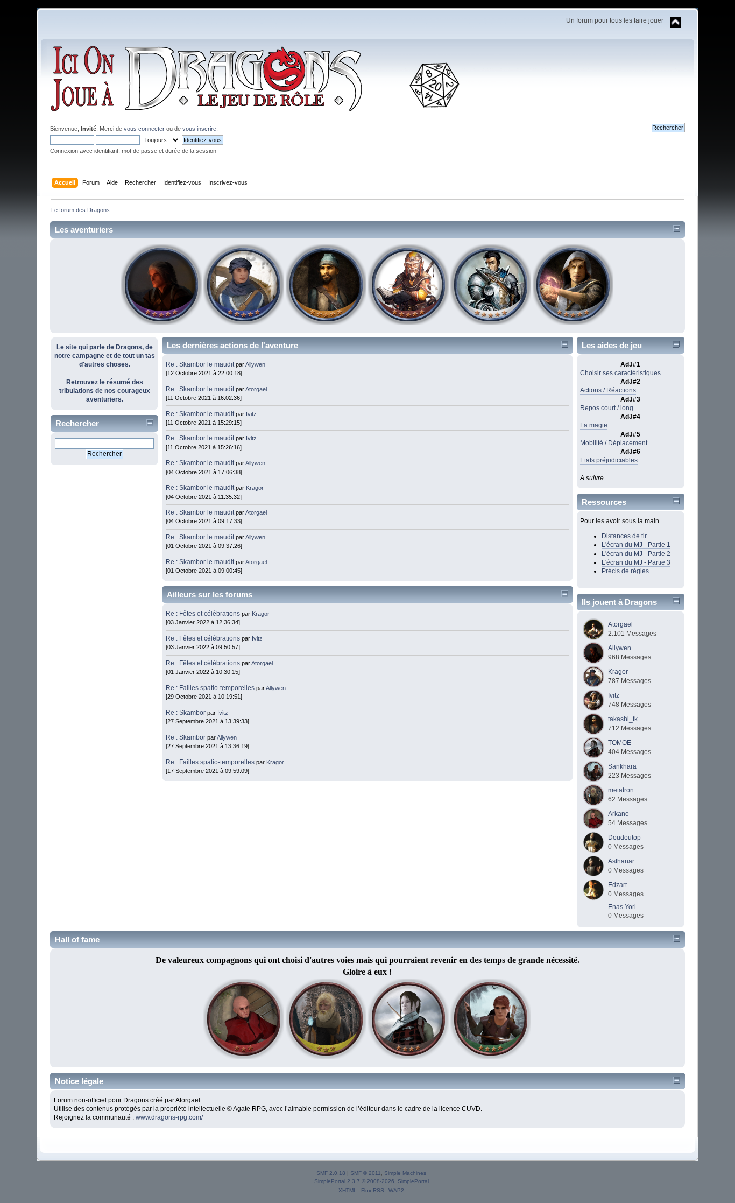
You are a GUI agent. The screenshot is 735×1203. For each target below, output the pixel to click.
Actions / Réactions (608, 390)
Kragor (255, 487)
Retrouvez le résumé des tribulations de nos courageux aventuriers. (104, 390)
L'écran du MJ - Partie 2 (636, 554)
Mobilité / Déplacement (613, 443)
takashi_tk (623, 719)
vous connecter (144, 128)
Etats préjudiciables (609, 460)
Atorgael (256, 389)
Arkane (618, 814)
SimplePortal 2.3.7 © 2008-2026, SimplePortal (371, 1181)
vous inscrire (199, 128)
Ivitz (251, 414)
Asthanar (621, 861)
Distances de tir (624, 536)
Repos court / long (606, 408)
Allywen (255, 364)
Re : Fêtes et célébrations (203, 613)
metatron (621, 790)
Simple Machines (405, 1173)
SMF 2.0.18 (330, 1173)
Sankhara (622, 766)
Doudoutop (624, 837)
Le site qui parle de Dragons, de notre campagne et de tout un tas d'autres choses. (104, 355)
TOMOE (619, 743)
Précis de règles (625, 571)
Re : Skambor (186, 712)
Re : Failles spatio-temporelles (210, 688)
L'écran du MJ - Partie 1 (636, 544)
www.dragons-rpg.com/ (169, 1117)
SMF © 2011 (365, 1173)
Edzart (617, 885)
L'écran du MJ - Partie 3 (636, 562)
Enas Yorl (622, 907)
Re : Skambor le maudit (200, 364)
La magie (593, 425)
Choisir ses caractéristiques (620, 373)
